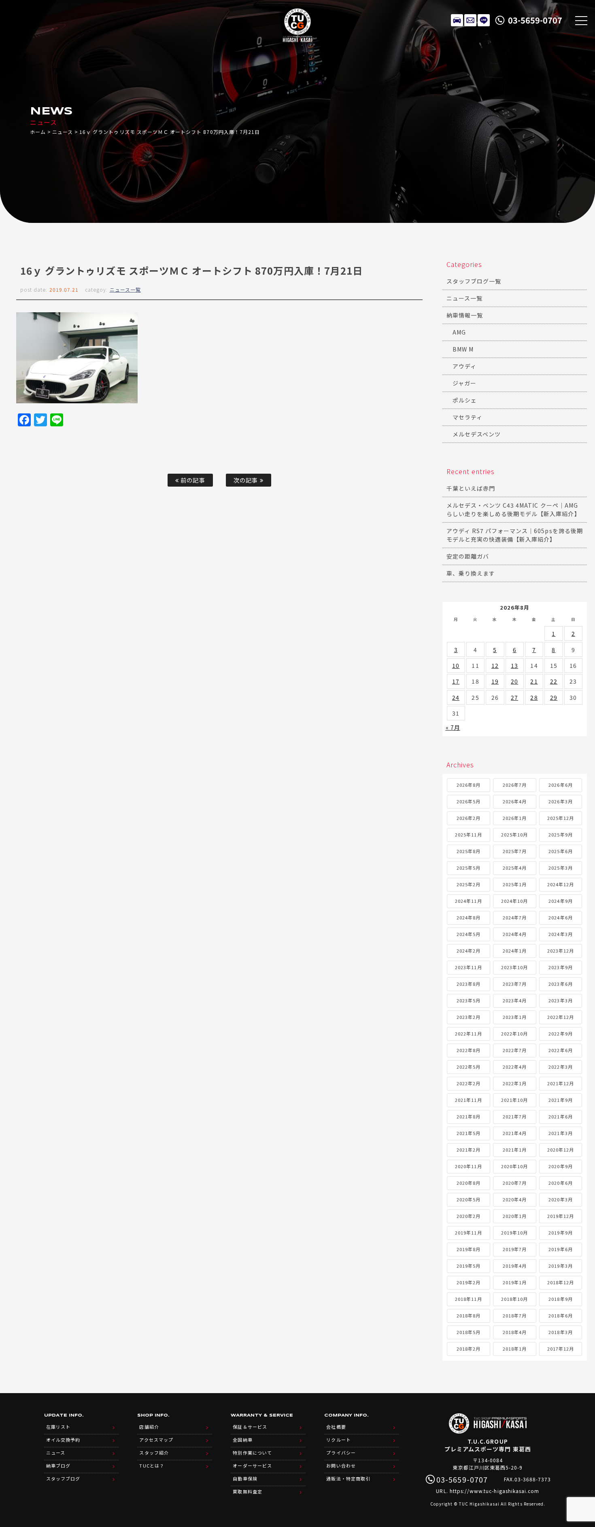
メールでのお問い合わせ (470, 20)
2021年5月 (468, 1133)
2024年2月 (468, 950)
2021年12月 (560, 1083)
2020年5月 (468, 1199)
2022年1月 (515, 1083)
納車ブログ (58, 1465)
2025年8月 (468, 851)
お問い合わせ (340, 1465)
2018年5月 (468, 1332)
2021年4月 (515, 1133)
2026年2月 (468, 818)
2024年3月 (560, 934)
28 (534, 697)
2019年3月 (560, 1265)
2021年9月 (560, 1100)
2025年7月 (515, 851)
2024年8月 (468, 917)
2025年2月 (468, 884)
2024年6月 (560, 917)
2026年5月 (468, 801)
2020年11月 (468, 1166)
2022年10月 (514, 1033)
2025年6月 (560, 851)
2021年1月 (515, 1149)
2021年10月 (514, 1100)
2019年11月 (468, 1232)
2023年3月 (560, 1000)
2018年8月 (468, 1315)
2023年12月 (560, 950)
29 (553, 697)
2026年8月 (468, 785)
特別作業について (252, 1452)
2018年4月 (515, 1332)
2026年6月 (560, 785)
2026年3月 (560, 801)
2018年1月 (515, 1348)
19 (495, 681)
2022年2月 (468, 1083)
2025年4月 (515, 867)
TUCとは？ (151, 1465)
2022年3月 (560, 1066)
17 (455, 681)
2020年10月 (514, 1166)
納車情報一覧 (464, 315)
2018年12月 (560, 1282)
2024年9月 (560, 901)
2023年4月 (515, 1000)
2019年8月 (468, 1249)
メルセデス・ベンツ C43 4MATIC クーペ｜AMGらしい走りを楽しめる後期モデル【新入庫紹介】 (513, 509)
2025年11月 (468, 834)
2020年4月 (515, 1199)
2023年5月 (468, 1000)
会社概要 (336, 1426)
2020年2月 (468, 1216)
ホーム (38, 131)
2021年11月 (468, 1100)
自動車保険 (245, 1478)
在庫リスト (457, 20)
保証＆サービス (250, 1426)
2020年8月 (468, 1183)
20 (514, 681)
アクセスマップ (156, 1439)
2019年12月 (560, 1216)
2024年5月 (468, 934)
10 (455, 665)
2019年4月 (515, 1265)
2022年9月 (560, 1033)
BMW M (463, 349)
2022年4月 (515, 1066)
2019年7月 (515, 1249)
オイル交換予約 (63, 1439)
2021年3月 (560, 1133)
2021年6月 (560, 1116)
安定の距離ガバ (467, 556)
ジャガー (464, 383)
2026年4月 (515, 801)
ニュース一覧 (125, 289)
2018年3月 (560, 1332)
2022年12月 (560, 1017)
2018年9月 (560, 1299)
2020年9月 (560, 1166)
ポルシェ (465, 400)
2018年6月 (560, 1315)
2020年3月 (560, 1199)
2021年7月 (515, 1116)
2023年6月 (560, 984)
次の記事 (246, 480)
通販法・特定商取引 (348, 1478)
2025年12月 (560, 818)
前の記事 (192, 480)
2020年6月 (560, 1183)
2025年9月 (560, 834)
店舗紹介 (149, 1426)
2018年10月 (514, 1299)
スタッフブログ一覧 (473, 281)
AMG (459, 332)
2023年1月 (515, 1017)
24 (455, 697)
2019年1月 (515, 1282)
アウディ (464, 366)
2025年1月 (515, 884)
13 (514, 665)
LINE (484, 20)
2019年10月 (514, 1232)
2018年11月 (468, 1299)
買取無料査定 (247, 1491)
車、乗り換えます (470, 573)
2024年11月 (468, 901)
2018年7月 (515, 1315)
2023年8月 (468, 984)
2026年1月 (515, 818)
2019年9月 (560, 1232)
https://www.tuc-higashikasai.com (495, 1490)
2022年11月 (468, 1033)
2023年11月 (468, 967)
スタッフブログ (63, 1478)
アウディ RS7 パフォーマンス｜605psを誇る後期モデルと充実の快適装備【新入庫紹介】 (514, 535)
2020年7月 (515, 1183)
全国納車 (242, 1439)
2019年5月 (468, 1265)
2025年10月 (514, 834)
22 (553, 681)
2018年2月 (468, 1348)
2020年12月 (560, 1149)
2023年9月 (560, 967)
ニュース (62, 131)
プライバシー (340, 1452)
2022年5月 (468, 1066)
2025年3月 (560, 867)
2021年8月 (468, 1116)
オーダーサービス (252, 1465)
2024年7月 (515, 917)
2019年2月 (468, 1282)
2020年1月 (515, 1216)
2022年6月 (560, 1050)
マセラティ (467, 417)
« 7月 (453, 727)
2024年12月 (560, 884)
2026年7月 (515, 785)
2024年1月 (515, 950)
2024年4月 (515, 934)
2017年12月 (560, 1348)
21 (534, 681)
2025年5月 (468, 867)
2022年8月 (468, 1050)
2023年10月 (514, 967)
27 (514, 697)
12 (495, 665)
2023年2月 (468, 1017)
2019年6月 (560, 1249)
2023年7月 (515, 984)
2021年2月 (468, 1149)
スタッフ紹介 (153, 1452)
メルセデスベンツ (477, 434)
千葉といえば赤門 (470, 488)
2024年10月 (514, 901)
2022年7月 (515, 1050)
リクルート (338, 1439)
